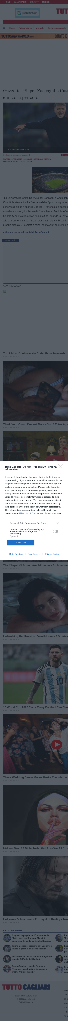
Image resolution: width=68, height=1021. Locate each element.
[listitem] (34, 523)
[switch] (55, 531)
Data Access (34, 554)
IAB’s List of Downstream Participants (37, 513)
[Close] (62, 467)
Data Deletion (16, 554)
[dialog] (34, 510)
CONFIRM (20, 542)
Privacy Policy (52, 554)
